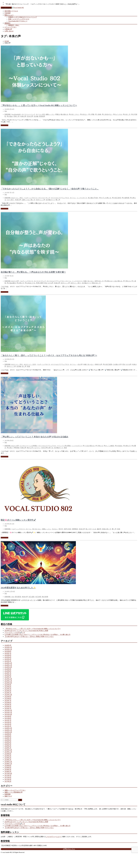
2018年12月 (8, 761)
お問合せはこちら (69, 849)
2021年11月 (8, 712)
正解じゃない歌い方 (28, 200)
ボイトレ (73, 198)
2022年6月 (8, 702)
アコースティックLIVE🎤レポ (15, 632)
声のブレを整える (105, 198)
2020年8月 (8, 736)
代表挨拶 (8, 13)
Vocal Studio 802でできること (18, 21)
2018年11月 (8, 763)
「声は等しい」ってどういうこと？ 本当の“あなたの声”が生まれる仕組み (34, 437)
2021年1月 (8, 726)
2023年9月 (8, 685)
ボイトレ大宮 (40, 114)
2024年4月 (8, 675)
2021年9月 (8, 716)
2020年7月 (8, 738)
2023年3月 (8, 690)
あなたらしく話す (30, 364)
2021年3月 (8, 724)
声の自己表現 (116, 198)
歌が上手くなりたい (34, 448)
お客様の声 (8, 29)
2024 (12, 596)
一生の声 (80, 364)
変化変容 (18, 596)
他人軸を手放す (93, 198)
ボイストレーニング (28, 114)
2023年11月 (8, 681)
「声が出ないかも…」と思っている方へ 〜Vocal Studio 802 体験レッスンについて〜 (39, 105)
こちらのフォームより (53, 836)
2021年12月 (8, 710)
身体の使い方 (106, 529)
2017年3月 (8, 779)
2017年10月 (8, 773)
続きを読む (4, 125)
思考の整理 (40, 283)
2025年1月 (8, 661)
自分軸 (36, 116)
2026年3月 (8, 645)
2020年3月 (8, 744)
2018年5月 (8, 769)
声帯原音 (17, 448)
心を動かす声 (117, 364)
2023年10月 (8, 683)
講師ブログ (8, 796)
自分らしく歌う (76, 283)
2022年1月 (8, 708)
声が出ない (84, 114)
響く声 (58, 200)
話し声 (24, 366)
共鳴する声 (98, 364)
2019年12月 (8, 750)
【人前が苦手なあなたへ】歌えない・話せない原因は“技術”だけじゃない (29, 636)
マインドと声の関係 (64, 446)
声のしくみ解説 (109, 446)
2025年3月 (8, 659)
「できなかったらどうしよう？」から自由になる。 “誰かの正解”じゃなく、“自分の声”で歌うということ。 (50, 189)
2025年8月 (8, 651)
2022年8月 (8, 698)
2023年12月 (8, 679)
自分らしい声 (40, 200)
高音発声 (42, 116)
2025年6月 (8, 655)
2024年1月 (8, 677)
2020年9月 (8, 734)
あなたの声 (15, 281)
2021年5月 (8, 722)
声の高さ (10, 448)
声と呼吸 (91, 114)
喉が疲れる (64, 114)
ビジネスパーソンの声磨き (29, 446)
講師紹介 (8, 23)
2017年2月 (8, 781)
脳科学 (99, 529)
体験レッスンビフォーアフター (15, 790)
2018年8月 (8, 765)
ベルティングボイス (31, 198)
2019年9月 (8, 754)
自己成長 (32, 596)
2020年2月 (8, 746)
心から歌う (10, 200)
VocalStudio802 (16, 114)
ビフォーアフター (11, 27)
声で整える (127, 281)
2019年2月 (8, 758)
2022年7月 (8, 700)
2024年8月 (8, 671)
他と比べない (36, 529)
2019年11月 (8, 752)
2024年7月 (8, 673)
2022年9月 (8, 696)
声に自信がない (107, 114)
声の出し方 (126, 114)
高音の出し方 (96, 283)
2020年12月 (8, 728)
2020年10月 (8, 732)
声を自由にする (30, 283)
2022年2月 (8, 706)
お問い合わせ (9, 31)
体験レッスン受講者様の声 (14, 792)
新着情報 (8, 114)
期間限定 (75, 529)
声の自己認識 (107, 364)
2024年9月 (8, 669)
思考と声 (17, 116)
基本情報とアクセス (11, 11)
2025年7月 (8, 653)
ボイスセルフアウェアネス (60, 198)
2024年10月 (8, 667)
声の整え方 (20, 283)
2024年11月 (8, 665)
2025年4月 (8, 657)
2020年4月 (8, 742)
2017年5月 (8, 775)
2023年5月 (8, 689)
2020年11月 (8, 730)
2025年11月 (8, 649)
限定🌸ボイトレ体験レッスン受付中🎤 (18, 520)
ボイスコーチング (44, 198)
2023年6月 (8, 687)
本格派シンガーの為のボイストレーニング (22, 17)
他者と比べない (88, 281)
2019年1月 (8, 759)
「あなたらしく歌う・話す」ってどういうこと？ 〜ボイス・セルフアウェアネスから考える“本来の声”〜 (49, 355)
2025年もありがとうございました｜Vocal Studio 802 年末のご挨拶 (26, 630)
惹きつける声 (48, 283)
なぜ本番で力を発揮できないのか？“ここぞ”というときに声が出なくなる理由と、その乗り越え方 (37, 634)
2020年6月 (8, 740)
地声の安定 (67, 529)
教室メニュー (9, 15)
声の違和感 (125, 198)
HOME (7, 41)
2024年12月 (8, 663)
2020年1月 (8, 748)
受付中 (61, 529)
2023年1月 (8, 692)
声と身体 (98, 114)
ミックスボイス (82, 198)
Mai (6, 111)
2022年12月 (8, 694)
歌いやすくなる (91, 529)
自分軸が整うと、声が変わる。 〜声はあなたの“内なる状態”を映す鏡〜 (33, 272)
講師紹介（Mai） (14, 25)
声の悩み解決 (11, 283)
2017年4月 (8, 777)
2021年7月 (8, 720)
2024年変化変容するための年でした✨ (18, 588)
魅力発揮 (45, 596)
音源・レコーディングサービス (18, 19)
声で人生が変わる (89, 446)
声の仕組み (118, 446)
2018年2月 (8, 771)
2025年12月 (8, 647)
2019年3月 (8, 756)
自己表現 (38, 596)
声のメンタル (117, 114)
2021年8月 (8, 718)
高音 (28, 366)
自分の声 (30, 116)
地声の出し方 (99, 281)
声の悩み (10, 116)
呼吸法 (57, 114)
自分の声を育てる (47, 448)
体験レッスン (50, 114)
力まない (55, 529)
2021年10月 (8, 714)
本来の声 (23, 116)
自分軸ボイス (50, 200)
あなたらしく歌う (17, 198)
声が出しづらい (74, 114)
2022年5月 (8, 704)
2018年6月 (8, 767)
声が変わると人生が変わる (113, 281)
